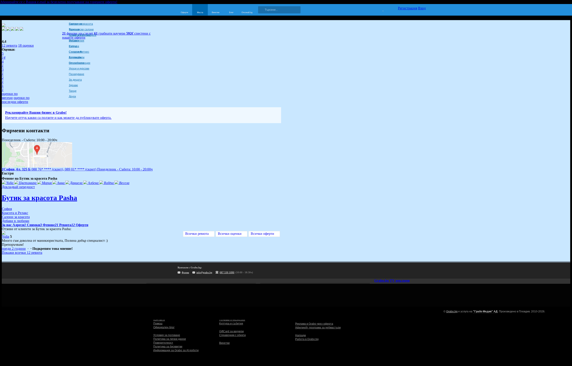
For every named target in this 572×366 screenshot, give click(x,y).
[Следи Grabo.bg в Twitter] (413, 270)
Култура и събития (231, 323)
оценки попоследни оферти (15, 100)
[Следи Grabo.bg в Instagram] (404, 270)
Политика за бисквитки (167, 346)
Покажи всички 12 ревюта (22, 253)
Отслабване (76, 63)
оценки (26, 45)
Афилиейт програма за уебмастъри (318, 327)
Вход (422, 8)
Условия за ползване (166, 335)
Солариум (75, 51)
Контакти (159, 319)
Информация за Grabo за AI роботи (176, 350)
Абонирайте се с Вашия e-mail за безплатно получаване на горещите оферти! (58, 2)
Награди (300, 335)
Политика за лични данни (169, 339)
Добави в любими (15, 221)
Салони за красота (81, 23)
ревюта (9, 45)
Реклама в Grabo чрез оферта (314, 323)
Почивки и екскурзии (232, 319)
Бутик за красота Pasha (39, 198)
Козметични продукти (82, 35)
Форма (185, 272)
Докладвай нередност (18, 187)
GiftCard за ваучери (231, 331)
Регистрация (407, 8)
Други (72, 96)
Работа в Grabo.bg (307, 339)
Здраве (73, 85)
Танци (72, 91)
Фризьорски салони (81, 29)
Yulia (5, 236)
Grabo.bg (452, 311)
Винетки (224, 343)
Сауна (73, 46)
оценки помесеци (10, 96)
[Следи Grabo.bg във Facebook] (422, 270)
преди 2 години (14, 248)
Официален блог (164, 327)
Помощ (157, 323)
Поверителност (163, 342)
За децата (75, 79)
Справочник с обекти (232, 335)
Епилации (75, 57)
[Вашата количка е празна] (380, 9)
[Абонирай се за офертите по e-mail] (394, 270)
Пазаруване (76, 74)
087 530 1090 (227, 272)
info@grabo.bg (204, 272)
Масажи (74, 40)
